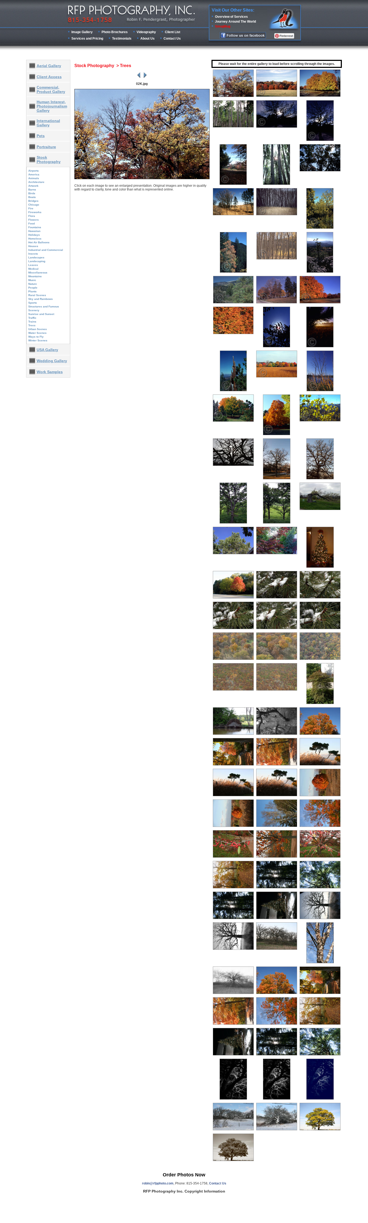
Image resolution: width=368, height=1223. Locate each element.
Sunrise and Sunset (41, 314)
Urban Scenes (37, 329)
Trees (32, 325)
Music (32, 280)
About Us (147, 38)
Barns (32, 189)
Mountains (35, 276)
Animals (33, 178)
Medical (33, 268)
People (32, 287)
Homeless (34, 238)
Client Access (49, 77)
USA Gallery (47, 350)
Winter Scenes (37, 340)
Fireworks (34, 212)
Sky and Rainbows (40, 298)
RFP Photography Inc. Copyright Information (184, 1191)
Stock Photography (49, 159)
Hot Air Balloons (39, 242)
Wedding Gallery (52, 361)
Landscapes (36, 257)
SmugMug (222, 26)
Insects (33, 253)
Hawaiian (34, 231)
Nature (32, 283)
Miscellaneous (37, 272)
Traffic (32, 317)
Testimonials (121, 38)
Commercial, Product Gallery (51, 89)
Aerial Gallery (49, 66)
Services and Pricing (87, 38)
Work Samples (50, 372)
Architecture (36, 182)
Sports (32, 302)
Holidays (34, 234)
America (33, 174)
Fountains (34, 227)
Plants (32, 291)
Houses (33, 246)
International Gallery (48, 123)
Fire (30, 208)
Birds (31, 193)
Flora (31, 215)
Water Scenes (37, 332)
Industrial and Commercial (45, 249)
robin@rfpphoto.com (157, 1183)
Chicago (33, 204)
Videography (146, 32)
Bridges (33, 200)
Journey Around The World (235, 21)
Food (31, 223)
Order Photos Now (184, 1174)
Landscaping (36, 261)
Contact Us (172, 38)
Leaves (33, 265)
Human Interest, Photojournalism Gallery (52, 106)
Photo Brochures (115, 32)
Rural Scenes (37, 295)
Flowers (33, 219)
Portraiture (46, 147)
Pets (41, 136)
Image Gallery (82, 32)
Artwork (33, 185)
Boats (32, 197)
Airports (33, 170)
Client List (172, 32)
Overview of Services (231, 17)
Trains (32, 321)
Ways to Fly (36, 336)
